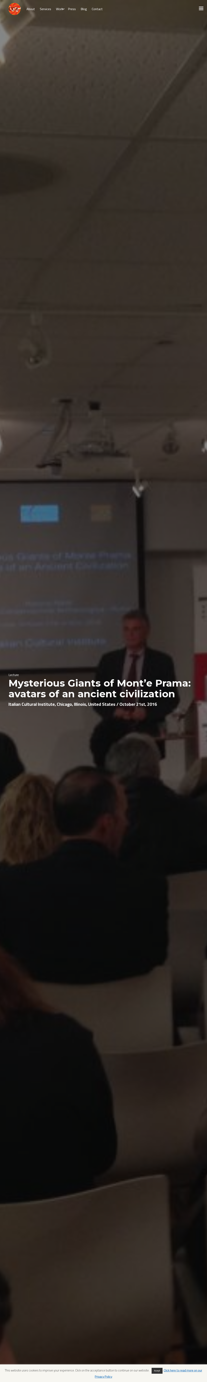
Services (45, 9)
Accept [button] (157, 1371)
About (30, 9)
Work (59, 9)
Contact (97, 9)
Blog (84, 9)
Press (72, 9)
